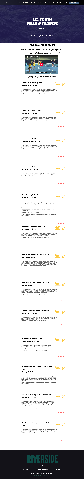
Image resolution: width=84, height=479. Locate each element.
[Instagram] (42, 465)
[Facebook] (41, 465)
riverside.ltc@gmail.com (26, 205)
